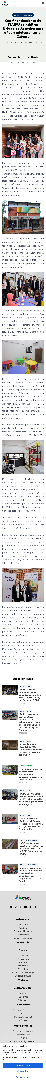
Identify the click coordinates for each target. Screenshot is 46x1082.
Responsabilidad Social (23, 15)
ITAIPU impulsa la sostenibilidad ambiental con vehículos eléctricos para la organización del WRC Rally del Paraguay (29, 722)
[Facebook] (10, 907)
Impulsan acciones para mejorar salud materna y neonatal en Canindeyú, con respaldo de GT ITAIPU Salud (31, 875)
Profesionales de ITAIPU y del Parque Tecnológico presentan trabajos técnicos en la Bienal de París (31, 824)
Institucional (25, 686)
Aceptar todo (23, 1065)
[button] (43, 3)
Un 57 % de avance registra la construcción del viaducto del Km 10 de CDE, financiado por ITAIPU (31, 848)
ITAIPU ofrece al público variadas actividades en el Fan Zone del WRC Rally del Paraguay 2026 (30, 695)
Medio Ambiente (26, 766)
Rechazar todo (23, 1077)
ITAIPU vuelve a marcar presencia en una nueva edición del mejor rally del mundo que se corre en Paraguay (31, 799)
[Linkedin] (30, 907)
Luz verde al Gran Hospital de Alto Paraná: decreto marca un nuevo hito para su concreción (30, 749)
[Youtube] (25, 907)
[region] (23, 1062)
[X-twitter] (20, 907)
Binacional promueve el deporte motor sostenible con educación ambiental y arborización (31, 774)
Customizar (23, 1071)
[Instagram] (15, 907)
